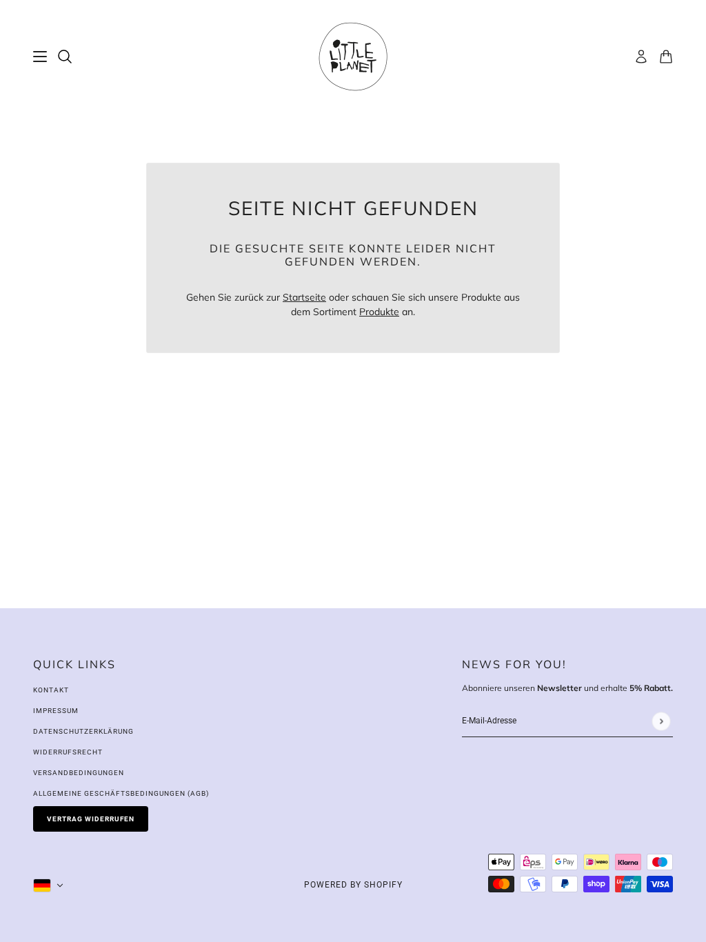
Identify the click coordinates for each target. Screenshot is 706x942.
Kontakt (51, 690)
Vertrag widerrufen (90, 819)
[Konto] (641, 56)
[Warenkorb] (666, 56)
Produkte (379, 311)
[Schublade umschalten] (40, 56)
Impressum (56, 710)
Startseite (304, 297)
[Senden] (661, 721)
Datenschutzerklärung (83, 731)
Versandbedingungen (78, 772)
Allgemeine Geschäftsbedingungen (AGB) (121, 793)
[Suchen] (65, 56)
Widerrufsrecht (68, 752)
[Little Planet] (353, 56)
